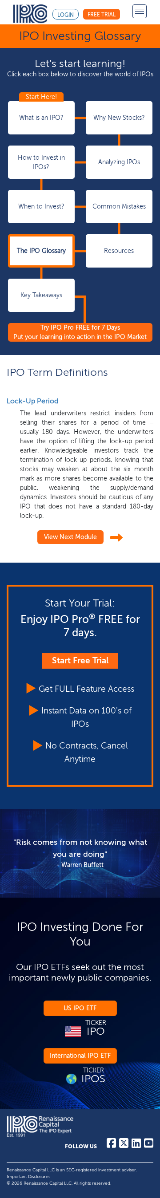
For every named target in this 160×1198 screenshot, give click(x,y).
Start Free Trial (80, 660)
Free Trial (102, 15)
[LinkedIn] (136, 1145)
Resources (119, 251)
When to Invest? (41, 206)
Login (65, 15)
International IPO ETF (80, 1056)
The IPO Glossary (41, 251)
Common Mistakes (119, 206)
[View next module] (116, 538)
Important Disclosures (28, 1176)
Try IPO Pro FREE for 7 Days (80, 332)
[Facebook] (111, 1145)
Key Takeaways (41, 295)
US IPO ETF (80, 1008)
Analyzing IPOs (119, 162)
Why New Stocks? (119, 118)
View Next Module (70, 537)
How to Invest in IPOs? (41, 162)
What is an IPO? (41, 118)
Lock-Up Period (32, 401)
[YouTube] (148, 1145)
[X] (123, 1145)
